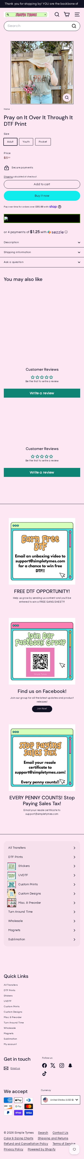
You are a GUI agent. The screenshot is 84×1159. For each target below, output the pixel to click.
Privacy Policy (13, 1149)
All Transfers (11, 985)
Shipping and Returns (53, 1138)
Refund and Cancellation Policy (26, 1143)
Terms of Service (64, 1143)
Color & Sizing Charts (18, 1138)
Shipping (8, 177)
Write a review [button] (42, 393)
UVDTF (8, 1001)
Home (7, 109)
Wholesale (10, 1028)
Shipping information (17, 252)
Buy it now (42, 195)
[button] (42, 232)
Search (43, 1132)
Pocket (43, 142)
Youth (26, 142)
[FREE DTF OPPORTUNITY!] (42, 551)
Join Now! (42, 709)
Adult (10, 142)
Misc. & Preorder (13, 1017)
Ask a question (14, 262)
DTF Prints (9, 990)
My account (10, 1044)
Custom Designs (13, 1012)
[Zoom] (67, 97)
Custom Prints (11, 1006)
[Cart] (66, 14)
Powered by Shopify (42, 1149)
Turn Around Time (14, 1023)
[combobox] (42, 26)
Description (11, 242)
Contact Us (60, 1132)
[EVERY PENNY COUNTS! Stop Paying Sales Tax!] (42, 757)
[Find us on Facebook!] (42, 651)
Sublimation (10, 1039)
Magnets (9, 1033)
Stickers (8, 996)
